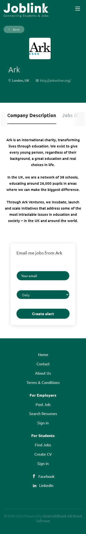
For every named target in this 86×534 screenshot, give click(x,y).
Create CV (43, 454)
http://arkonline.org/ (55, 80)
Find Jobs (43, 444)
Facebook (46, 476)
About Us (43, 373)
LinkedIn (46, 485)
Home (43, 354)
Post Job (43, 404)
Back (16, 29)
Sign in (43, 422)
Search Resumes (43, 413)
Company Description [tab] (31, 115)
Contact (43, 363)
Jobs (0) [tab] (71, 115)
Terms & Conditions (43, 382)
